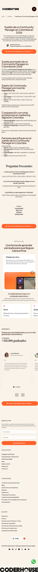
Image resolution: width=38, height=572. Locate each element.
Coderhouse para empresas (10, 483)
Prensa (4, 518)
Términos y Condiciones (9, 528)
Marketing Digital (7, 459)
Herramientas (6, 502)
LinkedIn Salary (19, 214)
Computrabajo (19, 208)
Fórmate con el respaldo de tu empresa (14, 499)
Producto (5, 469)
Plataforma (5, 492)
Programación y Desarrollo (10, 456)
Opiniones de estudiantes (10, 487)
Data (3, 461)
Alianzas (4, 490)
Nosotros (5, 516)
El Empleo (19, 212)
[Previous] (17, 395)
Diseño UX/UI (6, 464)
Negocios (5, 466)
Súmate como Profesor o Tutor (11, 521)
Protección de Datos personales (12, 526)
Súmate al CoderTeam (8, 523)
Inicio (3, 16)
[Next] (32, 273)
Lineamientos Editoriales (9, 530)
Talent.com (19, 210)
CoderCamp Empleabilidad (10, 497)
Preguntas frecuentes (9, 495)
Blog (3, 485)
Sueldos (9, 16)
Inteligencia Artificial (8, 454)
